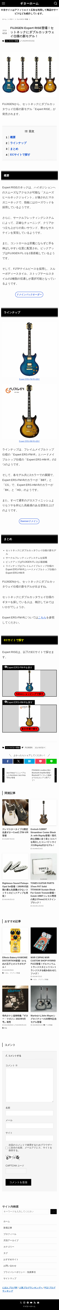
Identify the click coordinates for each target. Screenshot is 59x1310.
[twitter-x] (21, 1302)
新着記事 (7, 1228)
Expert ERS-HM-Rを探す (29, 441)
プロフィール (9, 1234)
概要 (13, 137)
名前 (8, 1108)
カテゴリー (8, 1247)
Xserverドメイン (29, 521)
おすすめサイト (10, 1259)
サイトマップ (9, 1278)
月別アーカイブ (10, 1240)
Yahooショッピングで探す (29, 694)
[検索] (53, 1211)
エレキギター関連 (12, 41)
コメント (12, 1065)
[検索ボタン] (55, 3)
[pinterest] (27, 1302)
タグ (5, 1253)
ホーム (6, 1221)
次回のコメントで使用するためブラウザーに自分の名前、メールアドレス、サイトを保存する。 (30, 1148)
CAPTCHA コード (15, 1165)
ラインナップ (18, 142)
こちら (42, 617)
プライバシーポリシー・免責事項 (19, 1272)
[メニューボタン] (3, 3)
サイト (9, 1133)
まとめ (14, 148)
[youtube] (31, 1302)
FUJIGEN (28, 748)
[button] (7, 761)
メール (9, 1120)
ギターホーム (29, 3)
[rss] (34, 1302)
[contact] (38, 1302)
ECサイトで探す (20, 154)
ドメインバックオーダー (29, 294)
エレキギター (40, 748)
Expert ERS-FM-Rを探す (29, 379)
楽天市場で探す (29, 729)
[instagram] (24, 1302)
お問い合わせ (9, 1266)
